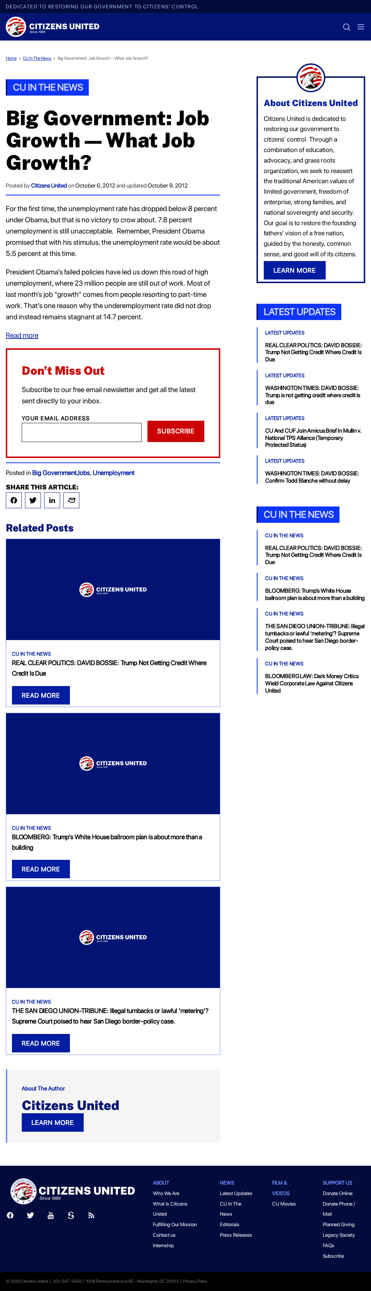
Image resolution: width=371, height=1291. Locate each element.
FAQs (328, 1245)
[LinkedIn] (52, 500)
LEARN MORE (53, 1122)
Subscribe (176, 431)
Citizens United (49, 185)
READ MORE (41, 695)
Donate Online (338, 1193)
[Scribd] (71, 1217)
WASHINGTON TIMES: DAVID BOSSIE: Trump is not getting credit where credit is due (312, 395)
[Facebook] (14, 500)
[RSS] (91, 1217)
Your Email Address (56, 418)
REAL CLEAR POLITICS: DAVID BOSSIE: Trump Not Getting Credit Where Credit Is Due (313, 352)
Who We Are (166, 1193)
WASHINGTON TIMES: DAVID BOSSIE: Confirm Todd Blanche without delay (312, 477)
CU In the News (299, 514)
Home (11, 58)
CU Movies (284, 1204)
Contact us (164, 1235)
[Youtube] (50, 1217)
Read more (22, 335)
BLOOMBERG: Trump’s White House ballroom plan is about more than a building (315, 594)
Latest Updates (299, 311)
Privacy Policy (195, 1281)
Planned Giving (339, 1224)
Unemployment (113, 472)
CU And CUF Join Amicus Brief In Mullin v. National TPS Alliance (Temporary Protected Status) (313, 438)
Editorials (229, 1224)
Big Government (54, 472)
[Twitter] (33, 500)
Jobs (83, 472)
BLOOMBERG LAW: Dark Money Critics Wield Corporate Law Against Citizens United (312, 683)
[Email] (71, 500)
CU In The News (37, 58)
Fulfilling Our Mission (175, 1224)
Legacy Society (339, 1235)
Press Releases (236, 1235)
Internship (163, 1245)
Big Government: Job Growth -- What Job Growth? (103, 58)
